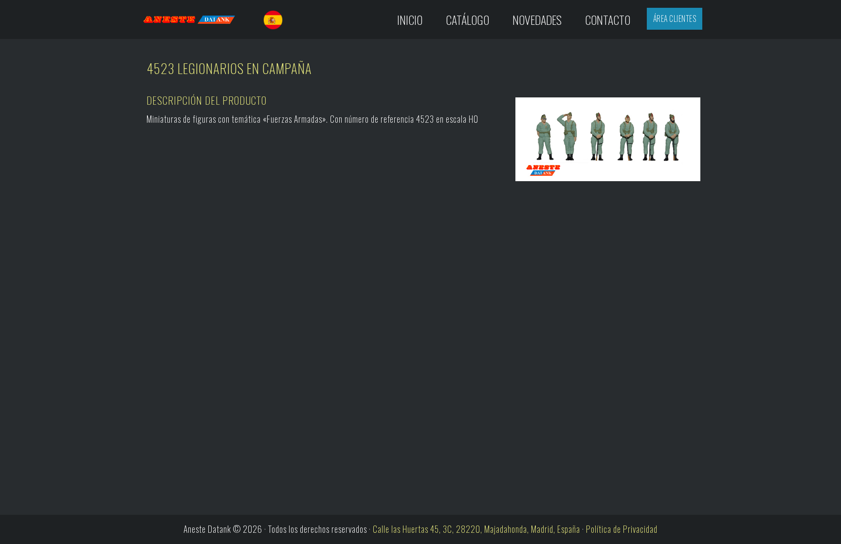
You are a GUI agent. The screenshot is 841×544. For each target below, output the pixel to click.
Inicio (409, 19)
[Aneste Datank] (198, 19)
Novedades (537, 19)
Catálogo (467, 19)
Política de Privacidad (622, 529)
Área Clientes (674, 18)
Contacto (607, 19)
